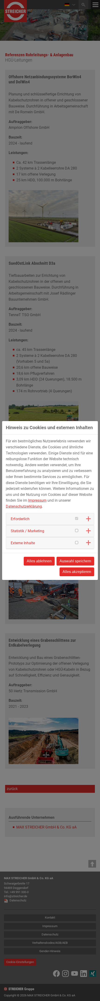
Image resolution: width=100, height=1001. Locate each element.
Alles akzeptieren (77, 572)
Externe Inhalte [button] (23, 543)
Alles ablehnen (39, 561)
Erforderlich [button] (20, 519)
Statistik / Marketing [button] (27, 531)
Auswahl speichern (75, 561)
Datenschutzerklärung (24, 506)
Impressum (37, 500)
